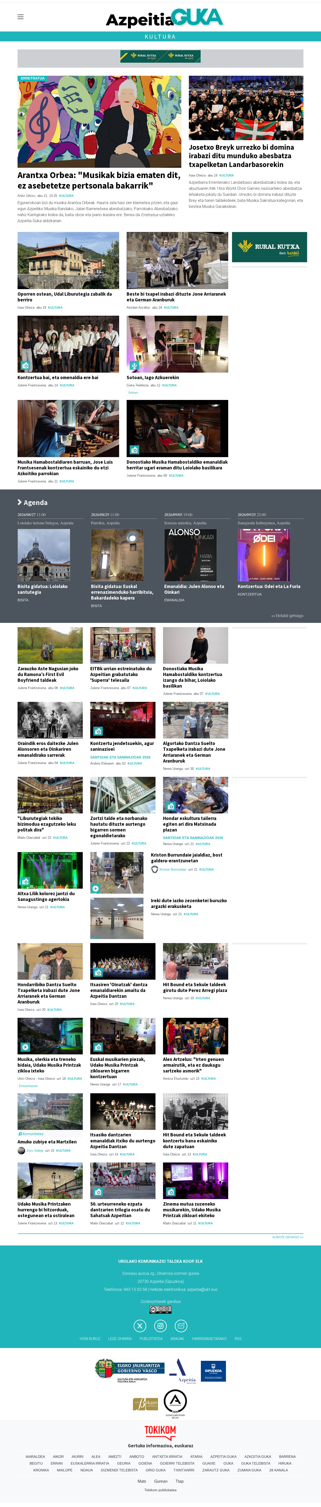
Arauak (177, 1339)
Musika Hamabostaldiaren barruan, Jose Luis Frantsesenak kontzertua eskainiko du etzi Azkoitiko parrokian (65, 467)
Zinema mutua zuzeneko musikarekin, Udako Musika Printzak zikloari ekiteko (192, 1209)
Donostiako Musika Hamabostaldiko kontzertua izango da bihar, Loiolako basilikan (192, 677)
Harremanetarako (209, 1339)
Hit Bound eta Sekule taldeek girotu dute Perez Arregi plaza (195, 987)
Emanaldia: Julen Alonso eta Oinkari (194, 589)
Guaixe (208, 1463)
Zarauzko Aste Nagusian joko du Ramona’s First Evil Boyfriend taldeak (48, 674)
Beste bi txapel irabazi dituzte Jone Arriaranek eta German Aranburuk (176, 297)
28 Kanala (278, 1470)
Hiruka (284, 1463)
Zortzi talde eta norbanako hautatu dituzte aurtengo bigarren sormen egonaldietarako (118, 827)
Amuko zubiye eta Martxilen (47, 1142)
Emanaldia (174, 600)
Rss (238, 1339)
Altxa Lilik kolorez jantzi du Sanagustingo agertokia (46, 896)
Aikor (58, 1457)
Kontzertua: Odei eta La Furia (269, 586)
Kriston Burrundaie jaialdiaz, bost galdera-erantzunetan (186, 858)
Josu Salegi (34, 1150)
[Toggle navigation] (20, 17)
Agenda (35, 502)
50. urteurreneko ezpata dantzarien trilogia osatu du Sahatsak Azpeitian (120, 1209)
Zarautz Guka (215, 1470)
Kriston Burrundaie (172, 869)
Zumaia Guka (249, 1470)
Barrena (287, 1457)
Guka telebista (255, 1463)
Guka (228, 1463)
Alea (96, 1457)
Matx (142, 1481)
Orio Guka (156, 1470)
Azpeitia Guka (223, 1457)
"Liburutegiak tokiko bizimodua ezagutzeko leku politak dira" (47, 824)
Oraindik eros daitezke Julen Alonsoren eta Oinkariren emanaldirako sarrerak (48, 749)
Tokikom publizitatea (160, 1490)
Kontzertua (250, 594)
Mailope (64, 1470)
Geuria (123, 1463)
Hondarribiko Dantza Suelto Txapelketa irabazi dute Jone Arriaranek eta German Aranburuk (49, 993)
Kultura (161, 36)
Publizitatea (151, 1339)
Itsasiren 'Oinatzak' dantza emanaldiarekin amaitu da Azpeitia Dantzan (118, 990)
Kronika (41, 1470)
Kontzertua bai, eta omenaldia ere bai (58, 377)
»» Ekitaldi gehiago (287, 615)
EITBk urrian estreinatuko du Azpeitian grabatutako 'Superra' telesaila (121, 674)
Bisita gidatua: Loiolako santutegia (43, 589)
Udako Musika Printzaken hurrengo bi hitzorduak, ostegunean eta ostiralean (46, 1209)
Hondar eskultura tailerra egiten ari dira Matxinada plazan (189, 824)
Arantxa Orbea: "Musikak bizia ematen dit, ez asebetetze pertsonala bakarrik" (99, 180)
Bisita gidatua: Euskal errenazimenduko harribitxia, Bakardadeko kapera (122, 592)
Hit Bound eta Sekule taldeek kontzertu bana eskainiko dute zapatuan (194, 1140)
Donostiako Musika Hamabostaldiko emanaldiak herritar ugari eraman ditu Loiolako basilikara (177, 465)
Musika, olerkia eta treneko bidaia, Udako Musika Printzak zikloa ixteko (49, 1065)
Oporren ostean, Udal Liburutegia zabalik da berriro (65, 297)
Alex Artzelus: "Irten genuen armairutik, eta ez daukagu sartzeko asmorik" (193, 1065)
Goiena (145, 1463)
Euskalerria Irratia (90, 1463)
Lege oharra (120, 1339)
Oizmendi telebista (119, 1470)
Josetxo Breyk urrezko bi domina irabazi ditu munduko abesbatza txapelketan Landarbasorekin (241, 156)
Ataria (196, 1457)
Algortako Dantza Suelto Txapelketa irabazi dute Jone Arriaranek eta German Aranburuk (194, 752)
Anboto (136, 1457)
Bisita (23, 600)
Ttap (180, 1481)
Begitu (36, 1463)
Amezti (114, 1457)
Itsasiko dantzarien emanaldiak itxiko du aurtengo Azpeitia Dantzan (122, 1140)
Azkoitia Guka (258, 1457)
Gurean (161, 1481)
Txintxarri (184, 1470)
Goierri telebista (177, 1463)
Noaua (87, 1470)
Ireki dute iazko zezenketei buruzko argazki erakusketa (189, 903)
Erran (57, 1463)
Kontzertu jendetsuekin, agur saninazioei (122, 746)
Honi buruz (90, 1339)
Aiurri (78, 1457)
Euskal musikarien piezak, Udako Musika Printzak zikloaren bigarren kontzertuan (117, 1067)
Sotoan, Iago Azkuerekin (153, 377)
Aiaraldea (35, 1457)
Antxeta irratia (167, 1457)
